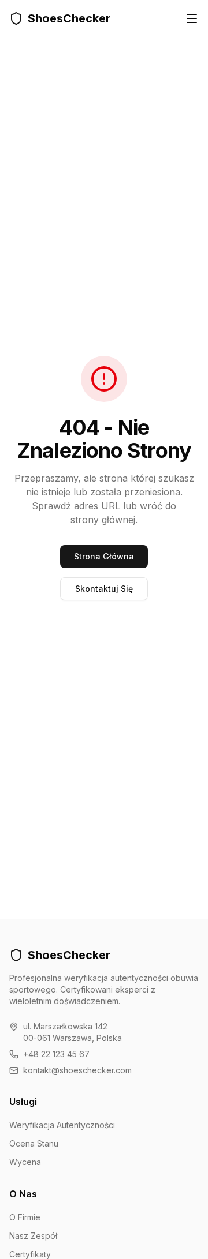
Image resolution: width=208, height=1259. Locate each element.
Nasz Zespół (33, 1236)
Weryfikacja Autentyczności (62, 1125)
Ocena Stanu (33, 1143)
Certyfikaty (30, 1254)
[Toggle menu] (192, 18)
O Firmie (24, 1217)
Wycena (25, 1162)
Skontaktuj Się (104, 588)
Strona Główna (104, 556)
